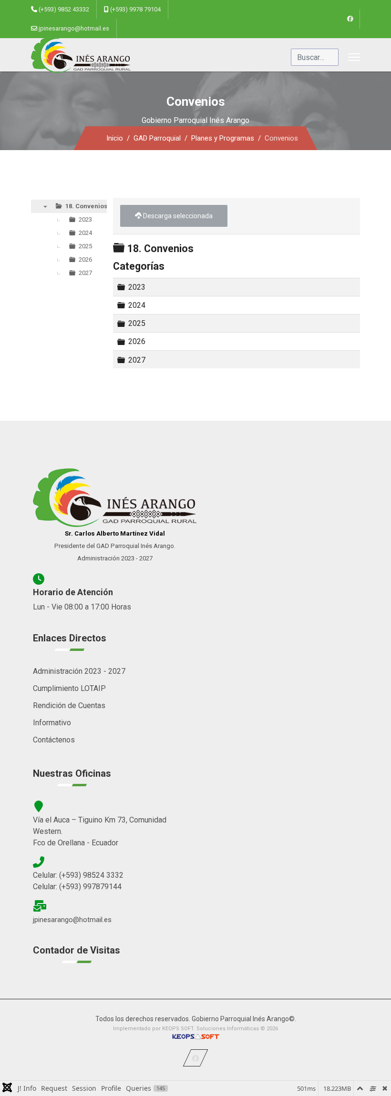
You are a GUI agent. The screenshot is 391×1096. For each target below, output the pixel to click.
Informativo (52, 722)
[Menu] (354, 57)
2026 (136, 341)
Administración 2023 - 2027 (79, 671)
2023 (136, 287)
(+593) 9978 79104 (135, 9)
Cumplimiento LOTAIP (69, 688)
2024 (136, 305)
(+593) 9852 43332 (64, 9)
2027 (136, 359)
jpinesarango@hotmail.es (74, 28)
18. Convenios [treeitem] (86, 206)
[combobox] (315, 57)
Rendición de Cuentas (69, 705)
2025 (136, 323)
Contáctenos (54, 739)
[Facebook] (350, 19)
